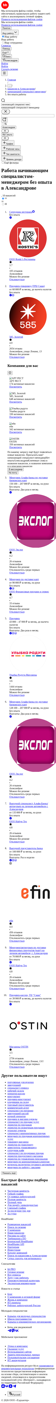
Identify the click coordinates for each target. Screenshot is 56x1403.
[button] (4, 63)
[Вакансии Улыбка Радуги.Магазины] (31, 654)
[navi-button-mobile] (4, 73)
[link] (6, 56)
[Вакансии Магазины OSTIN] (31, 1025)
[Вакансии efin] (31, 892)
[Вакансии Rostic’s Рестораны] (31, 238)
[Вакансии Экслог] (31, 521)
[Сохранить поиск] (4, 120)
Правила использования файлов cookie (21, 25)
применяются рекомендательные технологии (27, 1367)
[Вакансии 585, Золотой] (31, 316)
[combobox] (15, 104)
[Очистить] (5, 111)
